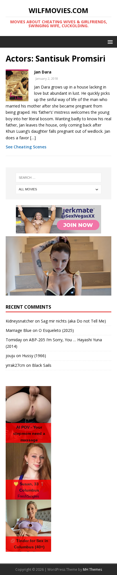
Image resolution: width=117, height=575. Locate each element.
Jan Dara (42, 72)
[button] (109, 41)
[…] (33, 137)
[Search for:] (58, 177)
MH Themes (92, 569)
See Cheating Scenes (26, 146)
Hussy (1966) (34, 355)
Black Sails (41, 365)
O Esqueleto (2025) (56, 330)
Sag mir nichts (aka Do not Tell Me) (73, 321)
